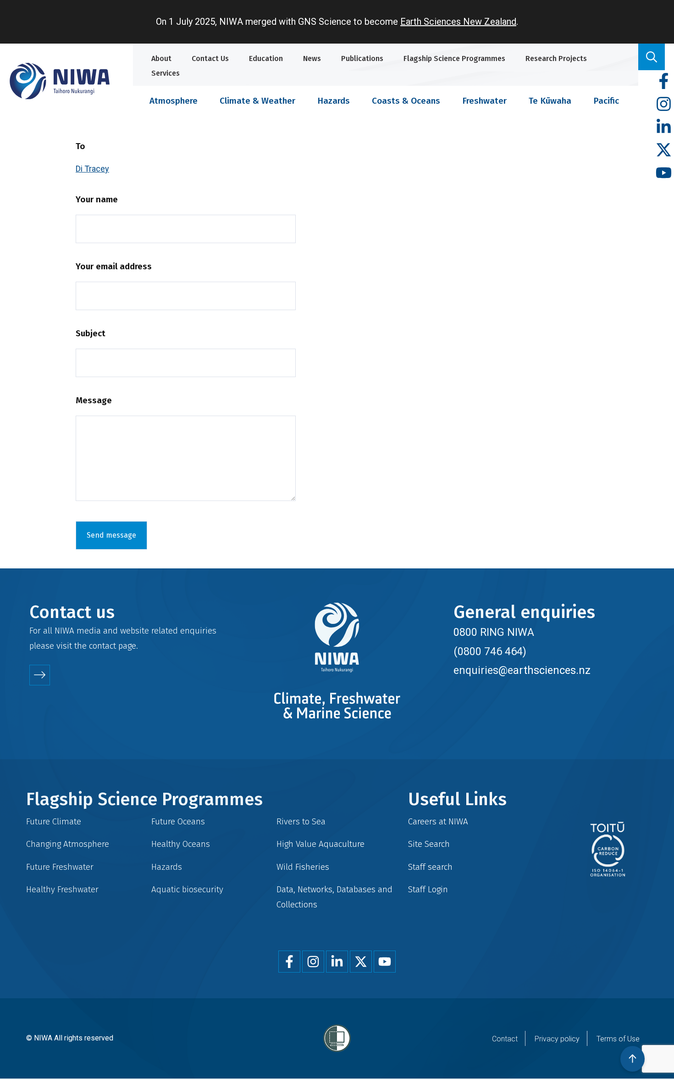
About (161, 58)
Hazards (333, 100)
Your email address (114, 266)
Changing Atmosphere (67, 844)
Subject (90, 333)
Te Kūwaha (550, 100)
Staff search (430, 867)
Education (266, 58)
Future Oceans (178, 821)
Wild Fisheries (302, 867)
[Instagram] (663, 104)
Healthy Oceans (180, 844)
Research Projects (556, 58)
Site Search (429, 844)
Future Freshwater (60, 867)
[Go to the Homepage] (59, 81)
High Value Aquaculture (320, 844)
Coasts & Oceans (406, 100)
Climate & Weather (257, 100)
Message (94, 400)
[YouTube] (663, 173)
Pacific (606, 100)
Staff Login (428, 889)
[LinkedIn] (663, 127)
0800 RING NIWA (493, 632)
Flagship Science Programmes (454, 58)
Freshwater (484, 100)
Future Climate (53, 821)
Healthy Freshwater (62, 889)
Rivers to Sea (301, 821)
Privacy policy (557, 1039)
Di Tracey (92, 168)
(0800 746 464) (489, 651)
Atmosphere (173, 100)
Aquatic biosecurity (187, 889)
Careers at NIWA (438, 821)
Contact (505, 1039)
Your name (97, 199)
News (312, 58)
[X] (663, 150)
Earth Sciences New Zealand (458, 21)
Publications (362, 58)
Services (165, 73)
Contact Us (210, 58)
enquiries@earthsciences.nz (522, 670)
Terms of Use (618, 1039)
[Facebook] (663, 81)
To (80, 146)
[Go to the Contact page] (39, 675)
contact (102, 645)
